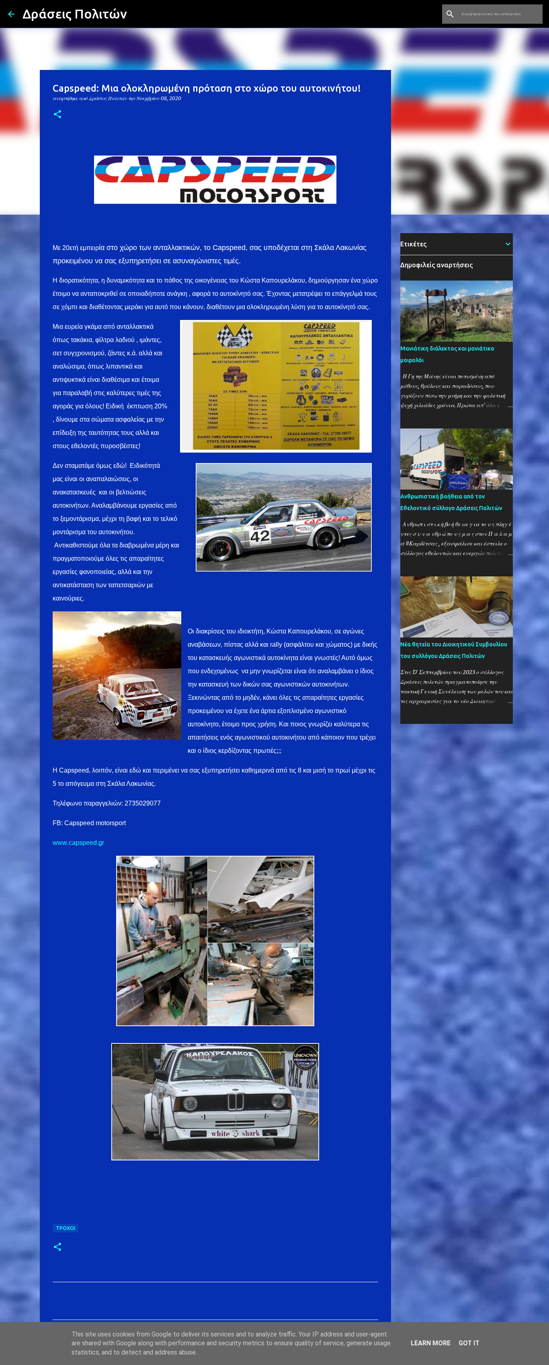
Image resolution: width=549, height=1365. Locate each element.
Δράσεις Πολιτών (75, 13)
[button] (57, 114)
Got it (469, 1343)
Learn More (431, 1343)
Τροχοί (65, 1228)
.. (78, 842)
